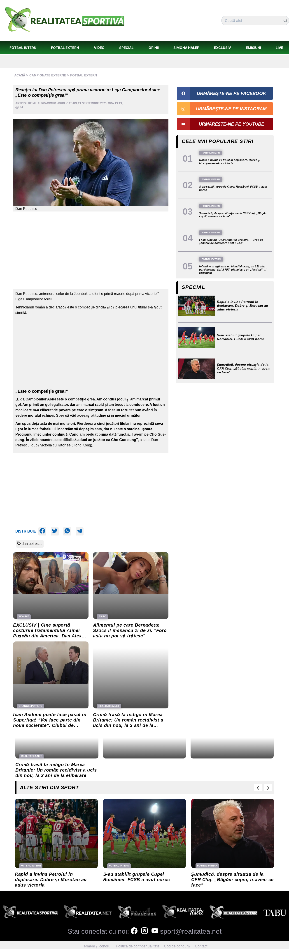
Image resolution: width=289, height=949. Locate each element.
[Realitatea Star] (234, 913)
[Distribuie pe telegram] (80, 531)
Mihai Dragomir (44, 103)
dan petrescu (32, 544)
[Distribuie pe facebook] (42, 531)
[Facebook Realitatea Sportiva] (134, 931)
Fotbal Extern (83, 75)
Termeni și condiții (96, 946)
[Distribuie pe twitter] (55, 531)
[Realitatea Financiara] (136, 913)
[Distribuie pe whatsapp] (67, 531)
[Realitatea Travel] (183, 913)
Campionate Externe (47, 75)
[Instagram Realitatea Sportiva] (144, 931)
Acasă (19, 75)
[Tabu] (275, 913)
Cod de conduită (177, 946)
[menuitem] (23, 47)
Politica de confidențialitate (137, 946)
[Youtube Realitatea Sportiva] (155, 931)
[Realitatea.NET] (87, 913)
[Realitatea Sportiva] (30, 913)
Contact (201, 946)
